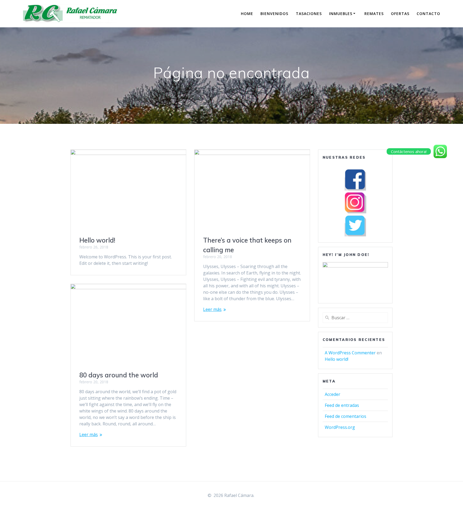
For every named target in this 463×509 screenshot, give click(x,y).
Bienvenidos (274, 13)
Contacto (428, 13)
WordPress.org (340, 427)
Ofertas (400, 13)
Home (247, 13)
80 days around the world (118, 375)
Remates (374, 13)
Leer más (212, 309)
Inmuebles (340, 13)
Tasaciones (309, 13)
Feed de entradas (342, 405)
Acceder (332, 394)
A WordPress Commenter (350, 353)
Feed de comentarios (345, 416)
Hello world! (97, 240)
